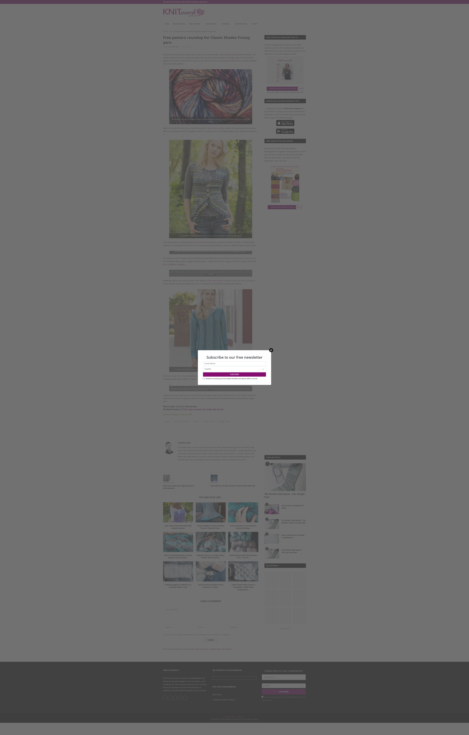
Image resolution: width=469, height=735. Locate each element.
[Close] (271, 350)
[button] (262, 369)
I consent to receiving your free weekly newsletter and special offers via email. (231, 379)
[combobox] (234, 369)
